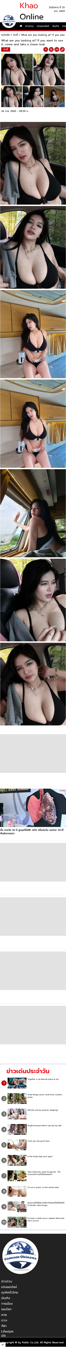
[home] (21, 26)
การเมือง (7, 1303)
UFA (3, 1335)
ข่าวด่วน (29, 26)
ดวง (4, 1320)
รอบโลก (6, 1309)
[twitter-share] (51, 49)
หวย (4, 1314)
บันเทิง (55, 26)
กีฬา (3, 1326)
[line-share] (56, 49)
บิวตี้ (15, 35)
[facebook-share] (45, 49)
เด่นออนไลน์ (43, 26)
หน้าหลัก (5, 35)
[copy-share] (62, 49)
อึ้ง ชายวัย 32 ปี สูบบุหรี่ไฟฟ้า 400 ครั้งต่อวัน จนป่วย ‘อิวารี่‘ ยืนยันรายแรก (32, 831)
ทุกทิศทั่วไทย (9, 1292)
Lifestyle (7, 1331)
